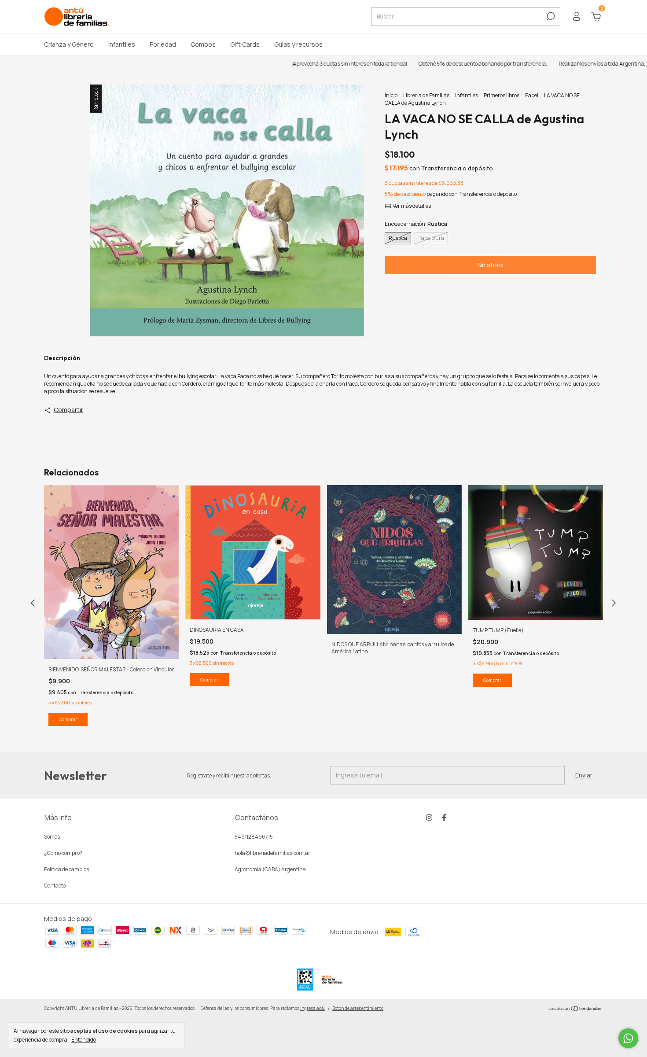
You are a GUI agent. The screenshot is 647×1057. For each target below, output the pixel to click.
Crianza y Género (69, 44)
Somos (52, 836)
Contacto (55, 885)
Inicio (391, 95)
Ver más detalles (411, 206)
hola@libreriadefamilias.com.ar (272, 853)
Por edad (163, 44)
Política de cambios (66, 869)
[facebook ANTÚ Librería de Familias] (444, 817)
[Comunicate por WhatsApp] (628, 1038)
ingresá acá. (312, 1008)
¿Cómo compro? (63, 853)
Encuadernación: (416, 224)
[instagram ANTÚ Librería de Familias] (429, 817)
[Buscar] (550, 16)
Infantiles (121, 44)
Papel (531, 95)
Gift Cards (245, 44)
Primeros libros (501, 95)
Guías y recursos (298, 44)
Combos (203, 44)
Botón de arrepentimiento (357, 1008)
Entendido (83, 1039)
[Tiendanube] (575, 1009)
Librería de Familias (426, 95)
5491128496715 (254, 836)
